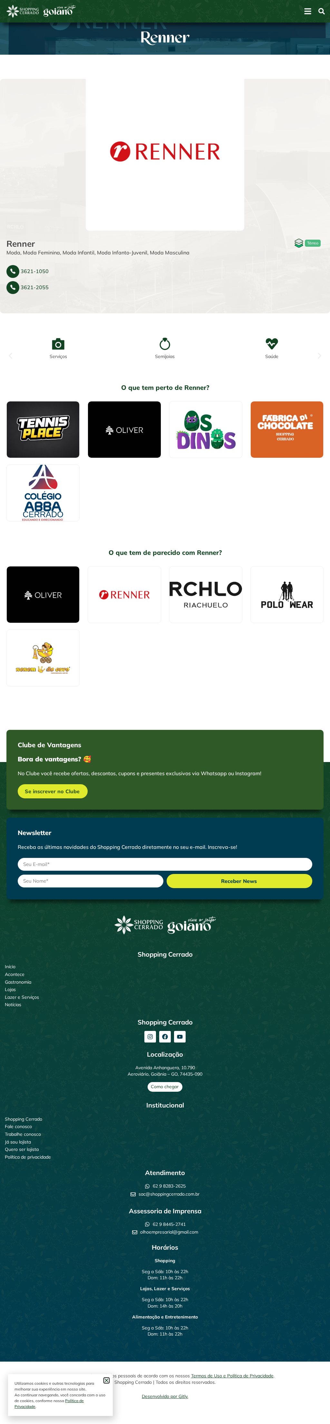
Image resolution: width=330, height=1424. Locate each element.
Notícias (13, 1004)
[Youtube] (180, 1037)
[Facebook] (165, 1037)
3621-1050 (35, 271)
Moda (13, 252)
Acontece (14, 974)
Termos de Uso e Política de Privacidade (232, 1376)
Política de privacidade (28, 1157)
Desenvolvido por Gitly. (165, 1396)
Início (10, 966)
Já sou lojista (18, 1142)
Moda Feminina (41, 252)
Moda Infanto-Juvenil (122, 252)
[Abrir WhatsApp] (314, 1408)
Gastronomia (18, 982)
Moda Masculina (169, 252)
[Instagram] (150, 1037)
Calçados (24, 424)
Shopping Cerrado (23, 1119)
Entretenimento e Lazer (202, 424)
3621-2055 (35, 287)
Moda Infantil (78, 252)
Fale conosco (18, 1126)
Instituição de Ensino (36, 487)
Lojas (10, 989)
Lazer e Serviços (22, 997)
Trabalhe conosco (23, 1134)
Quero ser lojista (22, 1149)
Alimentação (272, 428)
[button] (10, 356)
